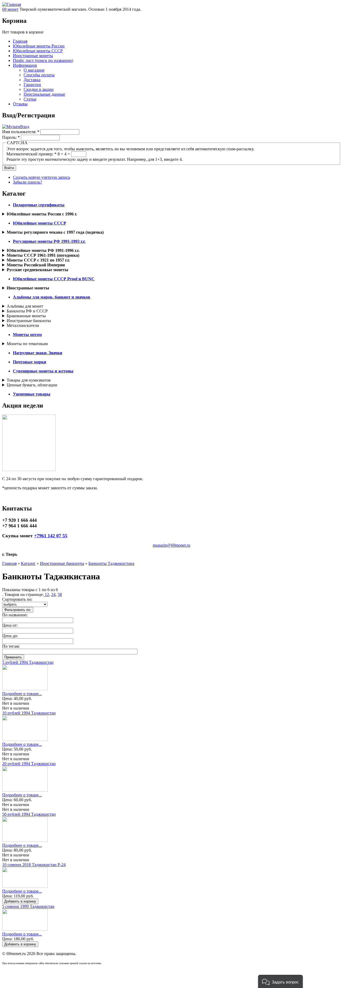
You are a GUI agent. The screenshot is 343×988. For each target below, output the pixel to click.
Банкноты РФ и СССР (27, 311)
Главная (20, 41)
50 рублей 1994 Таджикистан (29, 814)
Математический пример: (31, 154)
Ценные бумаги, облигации (32, 385)
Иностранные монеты (33, 55)
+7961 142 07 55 (50, 535)
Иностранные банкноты (29, 320)
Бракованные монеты (26, 316)
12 (46, 594)
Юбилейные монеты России (39, 46)
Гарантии (32, 84)
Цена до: (10, 635)
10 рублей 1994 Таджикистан (29, 713)
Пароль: (11, 137)
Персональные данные (44, 94)
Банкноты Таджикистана (111, 563)
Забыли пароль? (27, 182)
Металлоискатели (23, 325)
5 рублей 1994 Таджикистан (28, 662)
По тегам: (11, 646)
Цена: (8, 698)
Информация (25, 65)
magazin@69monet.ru (171, 545)
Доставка (32, 79)
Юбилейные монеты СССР (38, 51)
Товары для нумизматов (29, 380)
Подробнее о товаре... (22, 693)
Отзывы (20, 104)
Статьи (30, 99)
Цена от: (10, 625)
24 (53, 594)
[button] (280, 981)
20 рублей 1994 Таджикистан (29, 763)
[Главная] (11, 4)
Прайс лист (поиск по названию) (43, 60)
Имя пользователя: (20, 131)
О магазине (34, 70)
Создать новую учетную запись (41, 177)
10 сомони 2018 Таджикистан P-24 (34, 864)
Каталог (28, 563)
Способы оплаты (39, 75)
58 (60, 594)
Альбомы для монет (25, 306)
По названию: (15, 615)
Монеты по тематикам (27, 343)
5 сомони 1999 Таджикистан (28, 906)
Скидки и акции (39, 89)
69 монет (10, 9)
